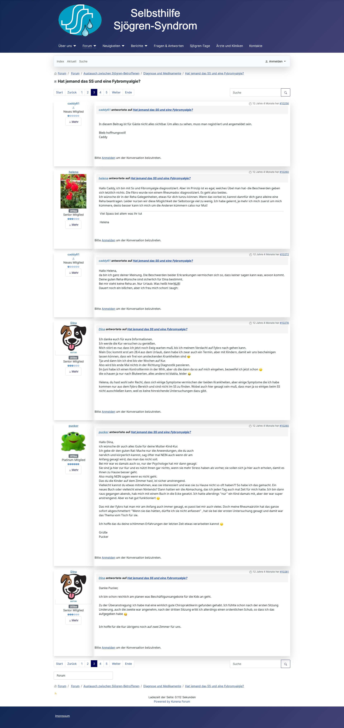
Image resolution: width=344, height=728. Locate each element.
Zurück (72, 92)
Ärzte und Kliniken (229, 46)
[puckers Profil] (73, 440)
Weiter (116, 92)
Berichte (137, 46)
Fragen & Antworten (169, 46)
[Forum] (94, 46)
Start (59, 92)
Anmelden (108, 158)
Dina (73, 323)
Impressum (62, 716)
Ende (128, 92)
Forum (87, 46)
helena (73, 172)
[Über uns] (74, 46)
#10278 (284, 322)
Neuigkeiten (111, 46)
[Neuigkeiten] (122, 46)
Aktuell (71, 61)
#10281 (284, 571)
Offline (73, 210)
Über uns (65, 46)
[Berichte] (145, 46)
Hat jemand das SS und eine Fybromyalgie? (163, 110)
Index (60, 61)
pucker (73, 426)
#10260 (284, 171)
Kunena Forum (180, 701)
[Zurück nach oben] (337, 721)
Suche (83, 61)
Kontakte (255, 46)
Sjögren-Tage (200, 46)
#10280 (284, 425)
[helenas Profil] (73, 191)
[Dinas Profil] (73, 337)
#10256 (284, 103)
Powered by (162, 701)
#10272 (284, 254)
